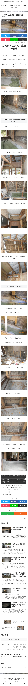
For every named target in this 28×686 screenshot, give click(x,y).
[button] (25, 667)
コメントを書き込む (14, 639)
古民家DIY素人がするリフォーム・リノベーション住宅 (14, 479)
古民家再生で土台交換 (7, 489)
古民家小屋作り (6, 492)
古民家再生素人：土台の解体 (20, 489)
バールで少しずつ (6, 487)
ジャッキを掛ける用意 (17, 485)
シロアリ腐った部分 (7, 485)
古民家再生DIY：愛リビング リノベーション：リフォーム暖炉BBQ (14, 482)
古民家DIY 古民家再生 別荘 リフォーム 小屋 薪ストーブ (13, 476)
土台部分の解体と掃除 (7, 494)
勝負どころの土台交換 (16, 487)
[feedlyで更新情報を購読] (7, 513)
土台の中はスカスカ (15, 492)
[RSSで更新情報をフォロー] (20, 513)
